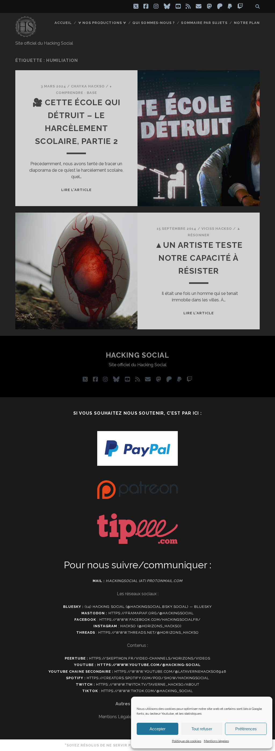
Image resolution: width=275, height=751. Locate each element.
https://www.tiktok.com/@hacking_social (147, 691)
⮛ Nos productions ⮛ (102, 23)
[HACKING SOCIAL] (25, 35)
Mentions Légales (116, 716)
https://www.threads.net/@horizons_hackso (148, 632)
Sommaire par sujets (204, 23)
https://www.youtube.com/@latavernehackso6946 (170, 671)
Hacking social (137, 355)
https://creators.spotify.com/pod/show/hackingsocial (148, 678)
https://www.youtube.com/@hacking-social (149, 665)
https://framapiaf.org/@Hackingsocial (151, 613)
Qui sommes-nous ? (153, 23)
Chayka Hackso (88, 86)
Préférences (246, 729)
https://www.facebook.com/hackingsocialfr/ (150, 620)
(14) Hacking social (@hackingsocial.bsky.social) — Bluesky (148, 607)
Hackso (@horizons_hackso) (151, 626)
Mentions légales (216, 741)
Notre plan (247, 23)
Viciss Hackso (216, 229)
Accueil (63, 23)
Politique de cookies (186, 741)
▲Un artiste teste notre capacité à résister (199, 258)
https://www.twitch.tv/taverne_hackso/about (147, 684)
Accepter (157, 729)
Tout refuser (201, 729)
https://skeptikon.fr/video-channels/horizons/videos (149, 658)
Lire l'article (76, 190)
